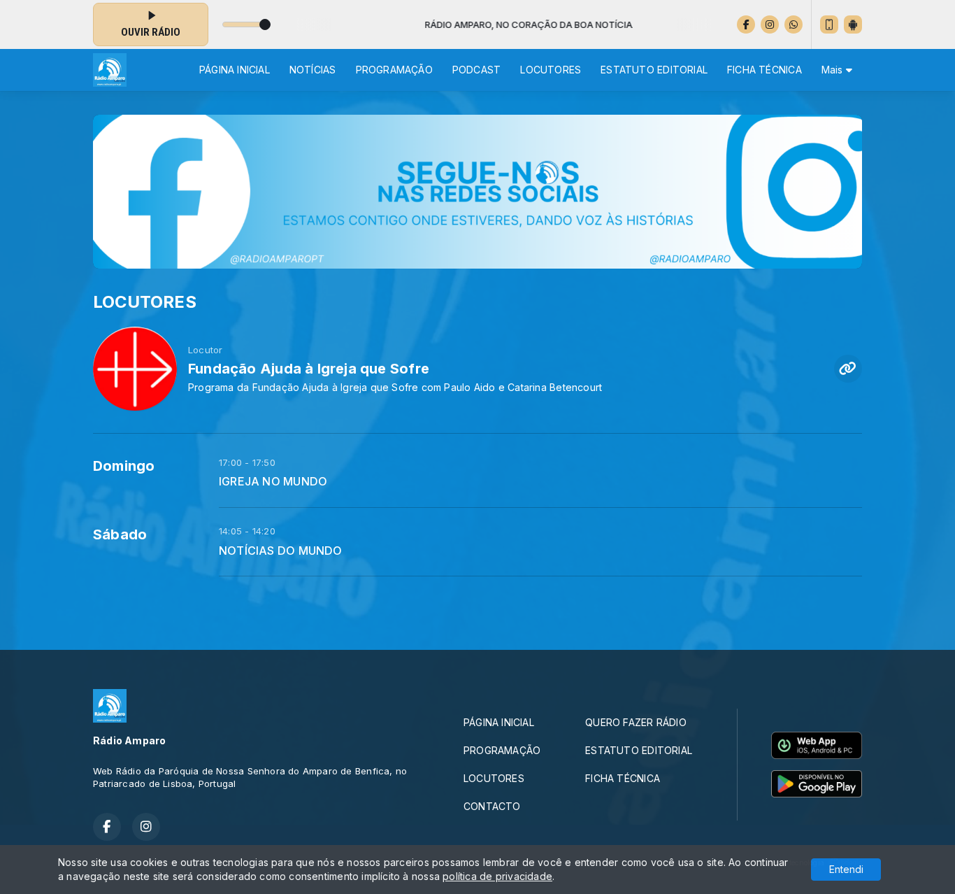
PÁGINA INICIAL (234, 70)
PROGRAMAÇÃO (394, 70)
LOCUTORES (550, 70)
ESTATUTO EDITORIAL (654, 70)
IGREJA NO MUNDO (273, 481)
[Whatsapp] (793, 24)
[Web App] (829, 24)
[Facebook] (746, 24)
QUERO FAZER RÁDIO (636, 722)
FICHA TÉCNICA (764, 70)
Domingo (124, 465)
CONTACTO (492, 806)
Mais (833, 70)
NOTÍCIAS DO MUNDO (281, 551)
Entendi (846, 869)
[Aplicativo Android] (853, 24)
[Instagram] (770, 24)
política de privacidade (497, 876)
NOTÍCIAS (312, 70)
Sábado (120, 534)
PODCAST (476, 70)
